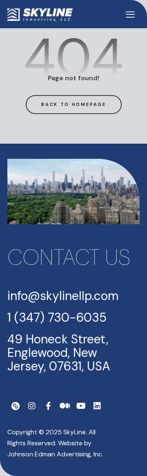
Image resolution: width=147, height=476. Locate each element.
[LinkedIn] (97, 406)
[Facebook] (48, 406)
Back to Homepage (73, 104)
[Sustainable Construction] (40, 14)
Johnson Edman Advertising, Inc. (55, 454)
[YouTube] (81, 406)
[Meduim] (64, 406)
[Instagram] (32, 406)
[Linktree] (15, 406)
